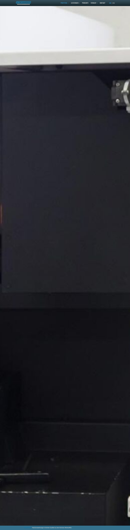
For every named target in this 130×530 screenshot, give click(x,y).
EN (114, 3)
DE (110, 3)
